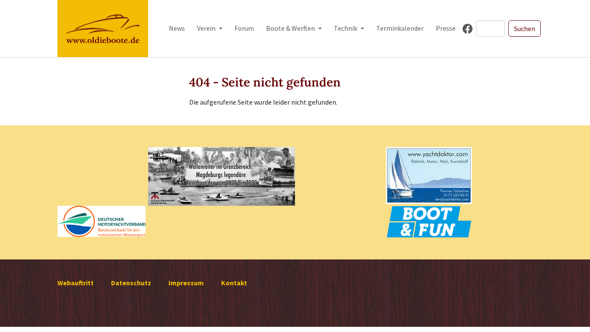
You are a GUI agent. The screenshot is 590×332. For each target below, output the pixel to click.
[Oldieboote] (102, 28)
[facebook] (467, 28)
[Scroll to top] (571, 313)
